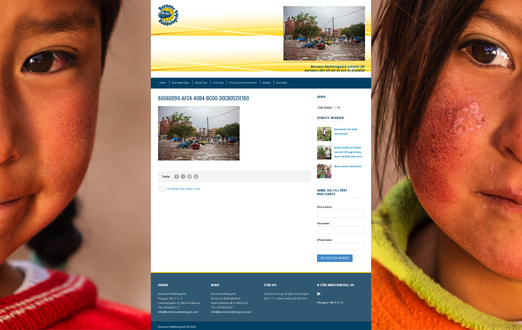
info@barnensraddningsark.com (178, 312)
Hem (162, 82)
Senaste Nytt (180, 82)
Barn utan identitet (348, 166)
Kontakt (281, 82)
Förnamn (323, 223)
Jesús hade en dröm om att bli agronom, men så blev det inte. (348, 152)
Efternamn (324, 240)
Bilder (267, 82)
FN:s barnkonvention (243, 82)
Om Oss (218, 82)
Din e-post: (324, 207)
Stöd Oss (201, 82)
